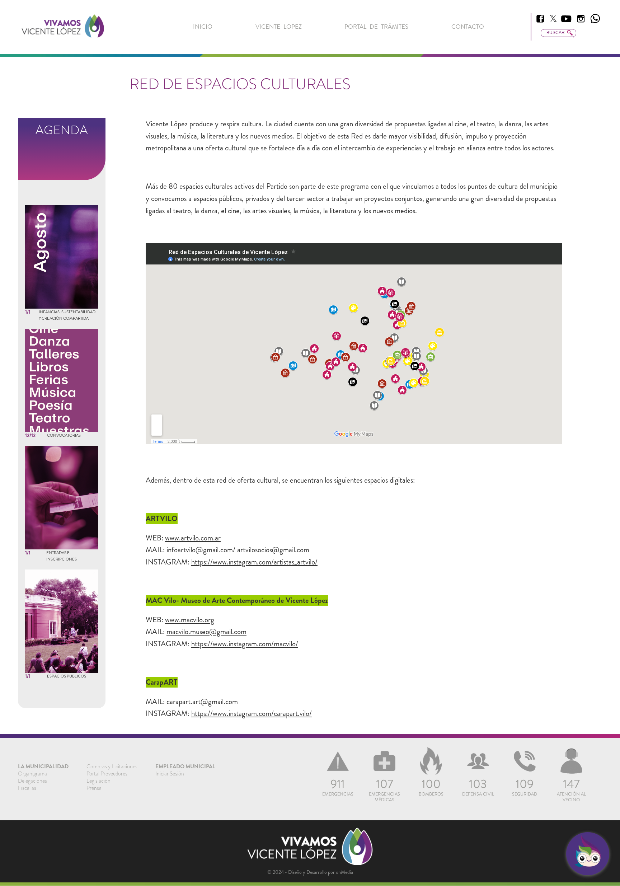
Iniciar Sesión (169, 774)
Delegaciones (32, 781)
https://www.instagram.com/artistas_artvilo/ (254, 562)
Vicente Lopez (278, 26)
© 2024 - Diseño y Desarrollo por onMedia (310, 872)
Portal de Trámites (376, 26)
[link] (63, 27)
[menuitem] (202, 26)
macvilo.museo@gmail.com (206, 631)
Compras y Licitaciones (111, 766)
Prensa (94, 788)
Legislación (98, 781)
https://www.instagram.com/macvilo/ (244, 643)
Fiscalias (27, 788)
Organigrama (32, 774)
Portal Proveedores (106, 774)
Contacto (467, 26)
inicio (202, 26)
